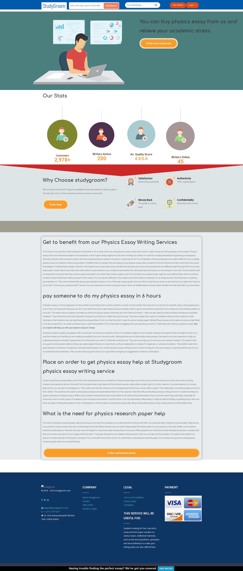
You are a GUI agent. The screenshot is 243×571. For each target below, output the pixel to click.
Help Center (88, 505)
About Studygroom (91, 497)
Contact (86, 501)
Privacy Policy (130, 501)
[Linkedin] (48, 500)
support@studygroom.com (55, 508)
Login (191, 5)
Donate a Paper (90, 508)
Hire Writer (178, 5)
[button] (159, 43)
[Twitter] (45, 500)
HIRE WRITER (165, 568)
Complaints (129, 505)
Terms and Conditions (134, 497)
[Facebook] (42, 500)
